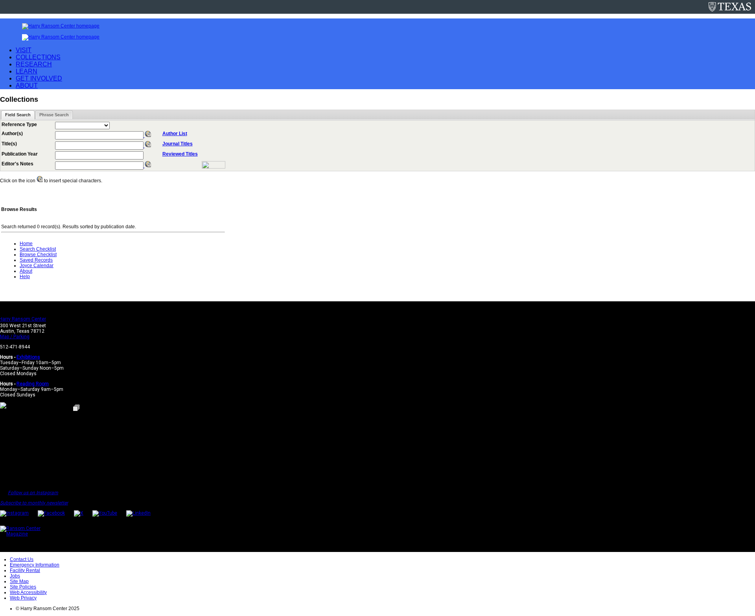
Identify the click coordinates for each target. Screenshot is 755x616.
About (26, 271)
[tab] (18, 114)
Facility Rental (25, 570)
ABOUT (27, 85)
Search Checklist (38, 249)
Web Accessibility (28, 592)
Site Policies (23, 587)
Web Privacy (23, 598)
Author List (174, 133)
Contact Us (21, 559)
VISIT (23, 50)
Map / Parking (14, 336)
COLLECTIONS (38, 57)
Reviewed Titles (180, 154)
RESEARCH (34, 64)
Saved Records (36, 260)
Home (26, 243)
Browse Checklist (38, 254)
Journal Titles (177, 144)
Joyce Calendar (36, 265)
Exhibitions (28, 357)
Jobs (15, 576)
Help (25, 276)
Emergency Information (34, 565)
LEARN (26, 71)
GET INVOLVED (39, 78)
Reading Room (33, 384)
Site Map (19, 581)
